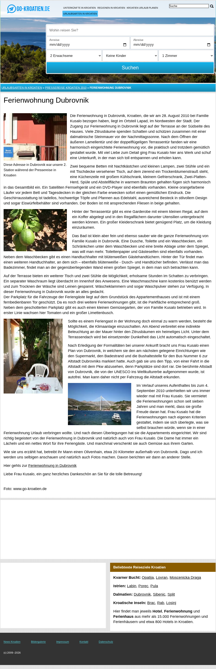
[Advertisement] (108, 529)
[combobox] (130, 30)
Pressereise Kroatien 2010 (65, 87)
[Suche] (211, 6)
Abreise (138, 40)
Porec (143, 586)
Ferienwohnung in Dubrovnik (52, 465)
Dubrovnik (142, 594)
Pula (154, 586)
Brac (151, 603)
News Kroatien (12, 641)
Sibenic (159, 594)
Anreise (54, 40)
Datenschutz (106, 641)
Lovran (161, 577)
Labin (131, 586)
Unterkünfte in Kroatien (79, 8)
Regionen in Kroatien (111, 8)
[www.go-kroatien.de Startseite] (29, 8)
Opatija (148, 577)
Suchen (130, 67)
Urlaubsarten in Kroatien (80, 13)
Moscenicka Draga (185, 577)
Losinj (171, 603)
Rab (160, 603)
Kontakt (84, 641)
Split (171, 594)
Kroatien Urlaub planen (142, 8)
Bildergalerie (38, 641)
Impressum (62, 641)
